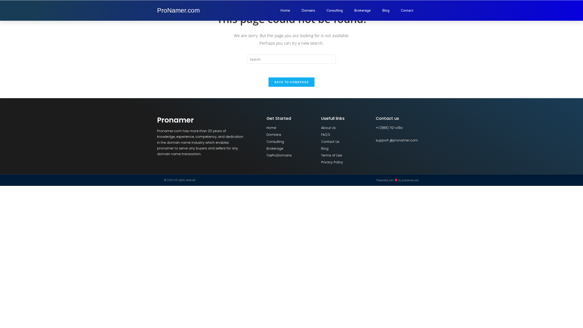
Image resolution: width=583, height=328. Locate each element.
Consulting (335, 10)
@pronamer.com (404, 140)
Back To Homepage (291, 82)
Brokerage (362, 10)
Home (285, 10)
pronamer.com (410, 180)
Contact (407, 10)
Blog (385, 10)
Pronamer (175, 120)
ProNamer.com (178, 10)
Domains (308, 10)
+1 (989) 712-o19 (388, 128)
